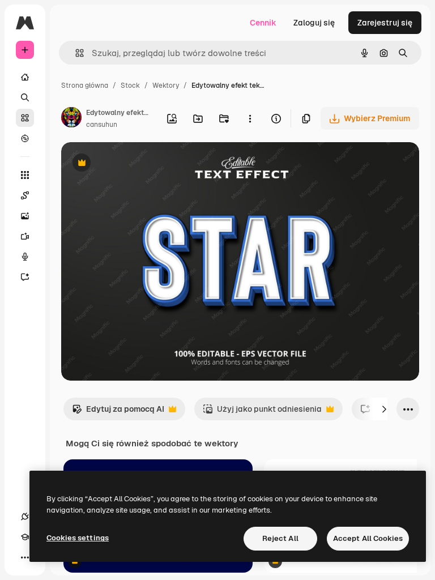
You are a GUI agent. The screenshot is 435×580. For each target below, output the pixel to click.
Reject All (280, 538)
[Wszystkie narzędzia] (25, 175)
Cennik (263, 23)
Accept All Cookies (368, 538)
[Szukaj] (25, 97)
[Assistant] (25, 277)
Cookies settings (77, 538)
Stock (130, 85)
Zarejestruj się (384, 23)
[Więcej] (25, 557)
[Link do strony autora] (71, 119)
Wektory (165, 85)
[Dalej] (384, 409)
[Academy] (25, 537)
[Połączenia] (25, 517)
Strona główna (84, 85)
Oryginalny (139, 164)
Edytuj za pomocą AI (118, 412)
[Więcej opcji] (249, 118)
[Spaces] (25, 195)
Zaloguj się (314, 23)
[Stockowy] (25, 118)
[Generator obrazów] (25, 216)
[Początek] (25, 77)
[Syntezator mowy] (25, 257)
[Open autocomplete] (75, 53)
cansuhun (101, 124)
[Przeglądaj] (25, 138)
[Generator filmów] (25, 236)
